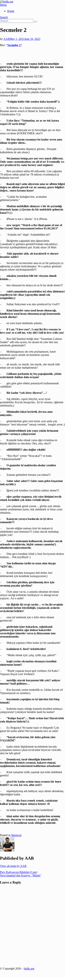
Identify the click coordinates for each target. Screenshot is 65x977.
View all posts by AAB (13, 865)
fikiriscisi (16, 835)
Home (10, 11)
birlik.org (29, 968)
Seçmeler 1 (14, 45)
